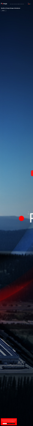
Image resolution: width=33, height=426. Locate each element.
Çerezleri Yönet (13, 423)
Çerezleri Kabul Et (9, 423)
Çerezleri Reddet (4, 423)
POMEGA (4, 4)
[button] (28, 212)
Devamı (3, 10)
